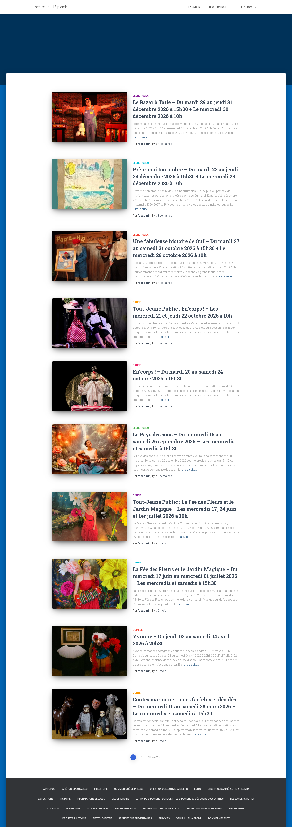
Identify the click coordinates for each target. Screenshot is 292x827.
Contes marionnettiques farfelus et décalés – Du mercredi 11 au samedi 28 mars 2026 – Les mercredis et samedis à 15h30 (184, 706)
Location (53, 808)
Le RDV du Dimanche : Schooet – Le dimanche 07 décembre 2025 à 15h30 (180, 798)
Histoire (65, 798)
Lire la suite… (141, 137)
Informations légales (91, 798)
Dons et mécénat (219, 818)
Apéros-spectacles (75, 789)
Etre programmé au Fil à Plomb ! (228, 789)
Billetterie (101, 789)
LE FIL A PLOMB (245, 7)
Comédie (138, 630)
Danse (137, 302)
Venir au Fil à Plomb (189, 818)
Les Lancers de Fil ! (242, 798)
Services (164, 818)
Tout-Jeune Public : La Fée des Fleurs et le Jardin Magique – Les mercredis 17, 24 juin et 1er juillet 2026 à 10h (184, 509)
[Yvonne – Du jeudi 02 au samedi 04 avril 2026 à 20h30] (89, 651)
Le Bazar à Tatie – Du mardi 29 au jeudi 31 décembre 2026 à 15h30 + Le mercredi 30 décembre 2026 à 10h (182, 109)
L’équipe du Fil (120, 798)
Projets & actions (74, 818)
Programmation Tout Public (205, 808)
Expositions (45, 798)
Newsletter (73, 808)
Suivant (153, 757)
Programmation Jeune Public (161, 808)
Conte (137, 693)
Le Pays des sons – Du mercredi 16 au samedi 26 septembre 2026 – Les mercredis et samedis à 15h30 (183, 441)
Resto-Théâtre (102, 818)
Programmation (125, 808)
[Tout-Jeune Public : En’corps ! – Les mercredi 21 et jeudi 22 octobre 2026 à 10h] (89, 323)
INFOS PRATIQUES (219, 7)
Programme (237, 808)
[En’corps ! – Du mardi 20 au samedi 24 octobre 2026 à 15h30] (89, 386)
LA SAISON (194, 7)
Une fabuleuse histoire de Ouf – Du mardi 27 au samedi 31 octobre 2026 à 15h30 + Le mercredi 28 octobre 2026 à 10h (186, 248)
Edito (197, 789)
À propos (49, 789)
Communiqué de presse (128, 789)
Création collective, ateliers (169, 789)
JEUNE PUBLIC (141, 95)
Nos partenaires (98, 808)
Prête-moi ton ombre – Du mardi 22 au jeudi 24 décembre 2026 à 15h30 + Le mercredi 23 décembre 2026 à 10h (185, 176)
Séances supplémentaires (135, 818)
